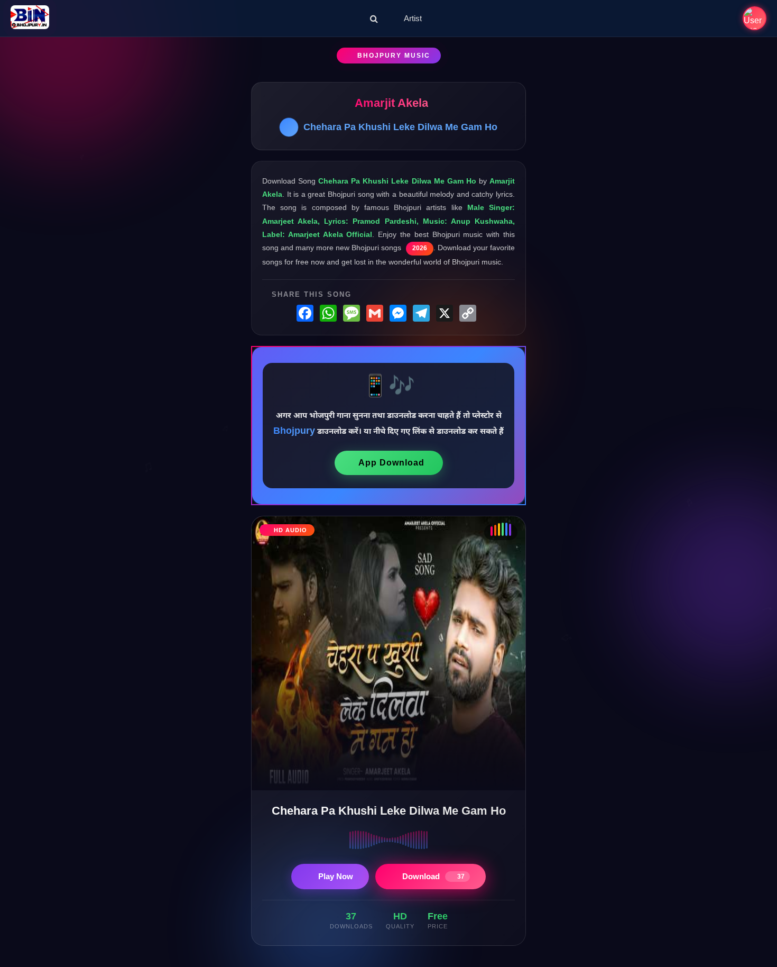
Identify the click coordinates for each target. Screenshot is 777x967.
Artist (413, 18)
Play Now (335, 876)
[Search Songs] (374, 18)
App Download (391, 462)
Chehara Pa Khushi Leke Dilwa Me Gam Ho (400, 127)
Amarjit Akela (391, 103)
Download (433, 876)
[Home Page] (30, 18)
